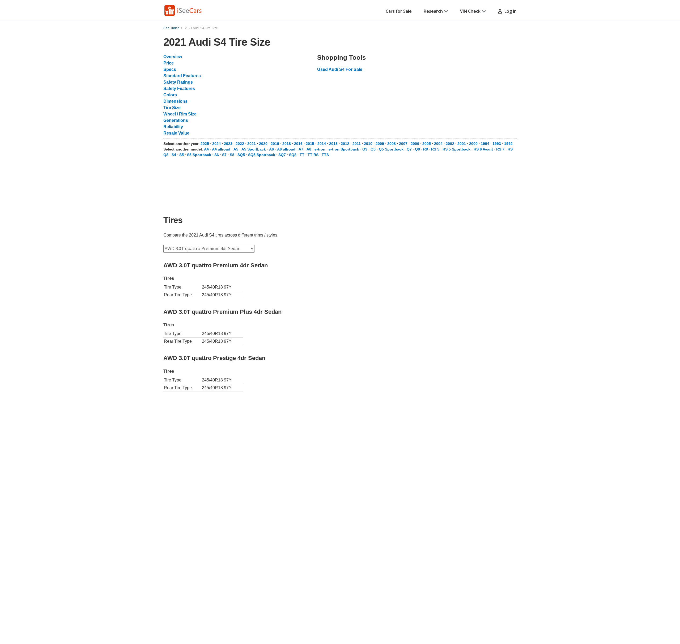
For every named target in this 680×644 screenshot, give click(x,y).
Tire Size (172, 107)
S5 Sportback (199, 155)
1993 (496, 143)
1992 (508, 143)
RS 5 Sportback (456, 149)
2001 (461, 143)
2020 (263, 143)
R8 (425, 149)
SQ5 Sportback (261, 155)
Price (168, 63)
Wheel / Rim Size (180, 114)
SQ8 (292, 155)
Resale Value (176, 133)
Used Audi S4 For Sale (339, 69)
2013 (333, 143)
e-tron (319, 149)
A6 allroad (286, 149)
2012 (345, 143)
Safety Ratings (178, 82)
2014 (321, 143)
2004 (438, 143)
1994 (485, 143)
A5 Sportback (253, 149)
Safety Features (179, 88)
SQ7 (282, 155)
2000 (473, 143)
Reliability (173, 126)
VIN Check (470, 11)
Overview (172, 56)
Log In (509, 11)
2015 (310, 143)
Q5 (373, 149)
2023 (228, 143)
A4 (206, 149)
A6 (271, 149)
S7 (224, 155)
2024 (216, 143)
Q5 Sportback (391, 149)
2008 (391, 143)
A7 (301, 149)
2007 (403, 143)
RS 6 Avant (483, 149)
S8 (232, 155)
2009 (380, 143)
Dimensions (175, 101)
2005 (426, 143)
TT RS (313, 155)
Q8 (417, 149)
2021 (251, 143)
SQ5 (241, 155)
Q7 (409, 149)
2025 (205, 143)
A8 (309, 149)
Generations (175, 120)
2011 (356, 143)
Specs (169, 69)
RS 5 (435, 149)
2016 (298, 143)
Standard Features (182, 76)
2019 (275, 143)
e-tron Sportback (344, 149)
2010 (368, 143)
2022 (240, 143)
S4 (174, 155)
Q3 (364, 149)
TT (302, 155)
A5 (235, 149)
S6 (216, 155)
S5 (181, 155)
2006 (415, 143)
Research (433, 11)
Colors (170, 95)
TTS (325, 155)
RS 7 (500, 149)
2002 (450, 143)
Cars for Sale (399, 11)
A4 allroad (221, 149)
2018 (286, 143)
